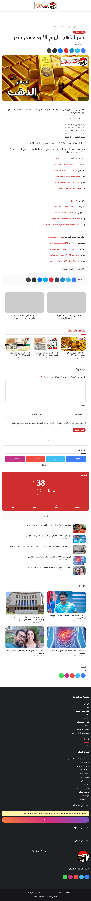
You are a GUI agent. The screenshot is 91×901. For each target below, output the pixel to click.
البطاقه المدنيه (83, 762)
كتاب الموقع (84, 784)
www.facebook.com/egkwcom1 (64, 206)
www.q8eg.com (72, 200)
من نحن (86, 703)
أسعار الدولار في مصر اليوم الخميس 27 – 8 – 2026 (20, 354)
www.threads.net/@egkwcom (69, 188)
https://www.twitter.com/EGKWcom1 (66, 219)
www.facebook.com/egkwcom (64, 164)
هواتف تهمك (84, 799)
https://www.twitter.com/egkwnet (68, 176)
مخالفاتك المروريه (83, 788)
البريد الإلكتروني (79, 414)
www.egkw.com (62, 158)
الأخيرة (45, 516)
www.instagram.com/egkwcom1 (65, 213)
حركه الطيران (84, 769)
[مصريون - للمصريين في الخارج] (45, 5)
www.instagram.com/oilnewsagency (63, 249)
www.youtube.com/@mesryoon (67, 182)
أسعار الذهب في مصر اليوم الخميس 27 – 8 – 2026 (76, 354)
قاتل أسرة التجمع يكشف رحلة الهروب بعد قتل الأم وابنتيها (49, 567)
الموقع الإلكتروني (38, 414)
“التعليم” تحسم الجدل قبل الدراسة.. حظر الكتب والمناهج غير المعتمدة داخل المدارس (40, 546)
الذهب (80, 269)
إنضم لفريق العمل (82, 711)
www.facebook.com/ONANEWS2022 (61, 243)
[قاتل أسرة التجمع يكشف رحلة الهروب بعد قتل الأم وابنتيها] (79, 570)
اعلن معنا (86, 718)
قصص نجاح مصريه (82, 780)
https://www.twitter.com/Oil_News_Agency (64, 255)
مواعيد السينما (84, 791)
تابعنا (45, 819)
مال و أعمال (73, 26)
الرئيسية (81, 26)
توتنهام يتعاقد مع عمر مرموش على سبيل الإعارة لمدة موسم (48, 535)
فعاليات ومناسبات (83, 725)
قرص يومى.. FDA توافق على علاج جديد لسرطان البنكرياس (49, 557)
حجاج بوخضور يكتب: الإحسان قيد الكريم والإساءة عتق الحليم (49, 525)
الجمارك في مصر (83, 766)
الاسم (83, 405)
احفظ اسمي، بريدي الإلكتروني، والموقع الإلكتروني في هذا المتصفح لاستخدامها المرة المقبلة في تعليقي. (47, 423)
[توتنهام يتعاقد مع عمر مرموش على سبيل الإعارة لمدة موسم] (79, 539)
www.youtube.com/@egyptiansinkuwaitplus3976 (60, 225)
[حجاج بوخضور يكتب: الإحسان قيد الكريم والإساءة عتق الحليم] (79, 528)
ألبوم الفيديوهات (83, 722)
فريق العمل (85, 707)
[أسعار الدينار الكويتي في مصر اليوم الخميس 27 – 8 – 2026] (45, 344)
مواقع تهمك (84, 795)
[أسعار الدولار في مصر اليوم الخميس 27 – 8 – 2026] (17, 344)
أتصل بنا (86, 714)
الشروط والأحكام (83, 729)
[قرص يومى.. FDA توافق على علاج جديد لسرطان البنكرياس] (79, 560)
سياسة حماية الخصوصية (80, 733)
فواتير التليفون (84, 773)
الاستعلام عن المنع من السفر (78, 758)
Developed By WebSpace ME (59, 892)
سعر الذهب (67, 269)
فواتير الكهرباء (84, 777)
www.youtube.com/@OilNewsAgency (64, 261)
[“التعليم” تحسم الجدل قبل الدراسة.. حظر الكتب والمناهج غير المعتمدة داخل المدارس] (79, 549)
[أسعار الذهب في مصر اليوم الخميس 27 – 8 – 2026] (73, 344)
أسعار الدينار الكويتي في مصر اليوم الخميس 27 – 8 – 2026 (47, 354)
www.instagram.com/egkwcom (65, 170)
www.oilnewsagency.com (53, 237)
